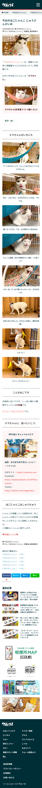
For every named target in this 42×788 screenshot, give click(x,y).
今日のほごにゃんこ (19, 12)
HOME (6, 12)
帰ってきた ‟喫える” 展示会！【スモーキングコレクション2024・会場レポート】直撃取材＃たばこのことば (29, 621)
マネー (5, 739)
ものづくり (26, 748)
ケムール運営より (29, 752)
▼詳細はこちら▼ (10, 534)
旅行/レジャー (8, 743)
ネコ (6, 31)
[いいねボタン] (6, 580)
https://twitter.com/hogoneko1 (19, 490)
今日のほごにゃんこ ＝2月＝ (13, 565)
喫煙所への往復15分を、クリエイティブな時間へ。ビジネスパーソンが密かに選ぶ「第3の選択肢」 (29, 596)
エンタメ (6, 735)
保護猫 (26, 31)
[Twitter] (15, 575)
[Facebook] (6, 575)
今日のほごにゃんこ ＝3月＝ (13, 561)
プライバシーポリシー (12, 768)
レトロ (24, 743)
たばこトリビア (9, 731)
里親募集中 (34, 31)
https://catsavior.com (27, 472)
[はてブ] (25, 575)
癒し (4, 756)
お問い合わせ (8, 777)
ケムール (22, 783)
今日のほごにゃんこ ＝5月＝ (13, 554)
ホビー (5, 748)
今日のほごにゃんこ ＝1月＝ (13, 568)
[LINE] (34, 575)
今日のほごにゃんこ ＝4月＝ (13, 558)
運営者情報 (7, 764)
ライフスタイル (28, 739)
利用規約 (6, 773)
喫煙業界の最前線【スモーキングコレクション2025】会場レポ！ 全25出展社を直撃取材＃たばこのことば (29, 608)
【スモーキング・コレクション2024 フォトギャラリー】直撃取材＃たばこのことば (29, 634)
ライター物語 (27, 731)
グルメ (24, 735)
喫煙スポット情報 (10, 752)
